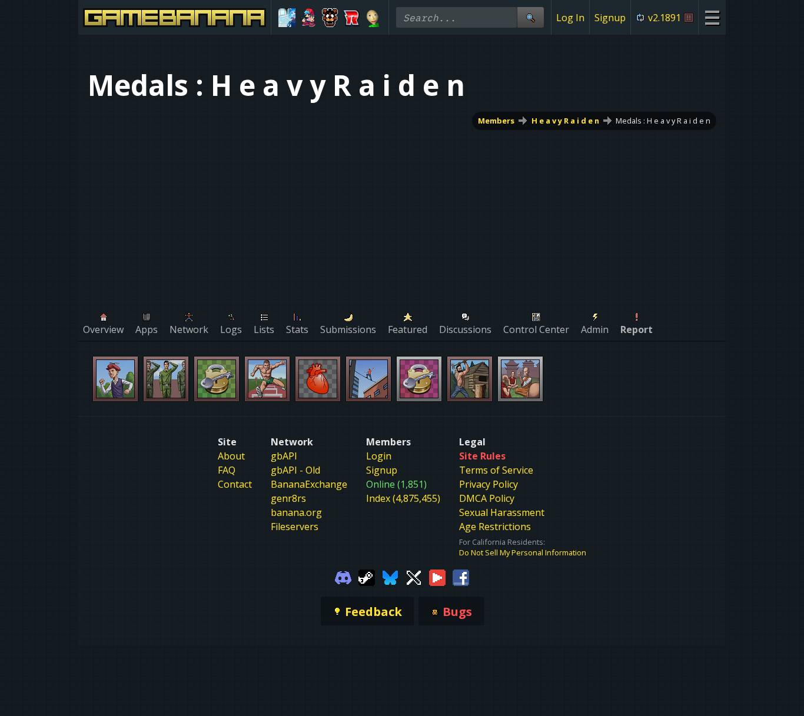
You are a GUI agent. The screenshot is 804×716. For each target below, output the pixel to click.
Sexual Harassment (501, 512)
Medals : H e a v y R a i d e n (663, 120)
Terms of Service (496, 470)
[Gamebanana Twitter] (413, 576)
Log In (570, 17)
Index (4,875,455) (403, 498)
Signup (610, 17)
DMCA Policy (486, 498)
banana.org (296, 512)
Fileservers (294, 526)
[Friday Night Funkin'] (309, 17)
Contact (235, 484)
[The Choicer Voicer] (287, 17)
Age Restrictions (495, 526)
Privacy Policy (488, 484)
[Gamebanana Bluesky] (390, 576)
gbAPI (284, 455)
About (231, 455)
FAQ (226, 470)
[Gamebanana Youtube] (437, 576)
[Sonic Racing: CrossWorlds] (352, 17)
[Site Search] (530, 17)
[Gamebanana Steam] (366, 576)
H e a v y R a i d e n (565, 120)
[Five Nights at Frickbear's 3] (330, 17)
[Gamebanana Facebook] (460, 576)
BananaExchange (309, 484)
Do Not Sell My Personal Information (522, 552)
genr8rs (288, 498)
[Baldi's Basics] (373, 17)
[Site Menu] (712, 17)
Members (496, 120)
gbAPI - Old (295, 470)
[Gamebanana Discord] (343, 576)
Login (378, 455)
